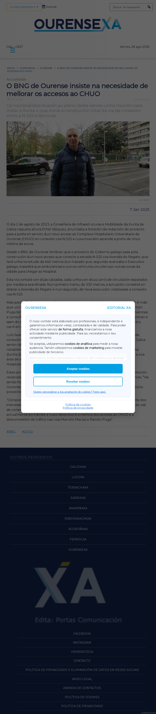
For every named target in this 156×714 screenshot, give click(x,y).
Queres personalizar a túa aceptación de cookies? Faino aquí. (69, 391)
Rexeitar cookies (78, 381)
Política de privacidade (78, 407)
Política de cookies (78, 404)
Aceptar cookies (78, 368)
